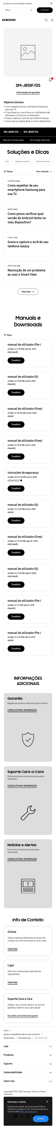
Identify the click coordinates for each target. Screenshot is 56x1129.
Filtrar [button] (10, 171)
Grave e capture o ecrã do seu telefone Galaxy (27, 118)
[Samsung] (8, 20)
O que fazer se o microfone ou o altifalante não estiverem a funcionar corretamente (27, 114)
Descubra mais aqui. (29, 1111)
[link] (50, 80)
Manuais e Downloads (13, 140)
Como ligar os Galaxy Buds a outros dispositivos (28, 121)
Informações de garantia (28, 92)
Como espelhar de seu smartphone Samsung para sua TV (26, 108)
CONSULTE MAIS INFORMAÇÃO (22, 710)
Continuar (45, 10)
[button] (28, 188)
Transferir (16, 360)
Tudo (7, 161)
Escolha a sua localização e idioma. (17, 3)
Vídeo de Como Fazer (43, 161)
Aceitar (40, 1118)
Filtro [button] (9, 335)
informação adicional (40, 140)
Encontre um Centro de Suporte (23, 1016)
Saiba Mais (13, 949)
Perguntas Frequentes (22, 161)
